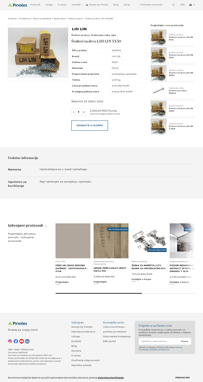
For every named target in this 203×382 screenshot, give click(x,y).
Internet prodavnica (83, 331)
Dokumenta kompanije (117, 336)
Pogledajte (62, 282)
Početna (12, 18)
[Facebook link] (16, 341)
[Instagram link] (10, 341)
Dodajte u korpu (89, 125)
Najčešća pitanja (81, 365)
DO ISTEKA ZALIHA (118, 229)
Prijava (184, 341)
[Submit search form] (173, 5)
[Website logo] (17, 5)
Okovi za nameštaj (42, 18)
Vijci (113, 35)
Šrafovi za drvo (75, 18)
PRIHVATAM (182, 377)
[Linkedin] (27, 341)
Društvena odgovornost (85, 360)
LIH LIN (116, 56)
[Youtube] (21, 341)
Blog (115, 4)
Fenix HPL (61, 261)
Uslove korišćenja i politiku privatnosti (160, 348)
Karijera (76, 350)
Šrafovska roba (100, 35)
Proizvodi (35, 4)
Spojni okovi (60, 18)
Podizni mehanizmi (179, 261)
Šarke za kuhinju (139, 261)
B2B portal (109, 341)
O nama (62, 4)
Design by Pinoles (98, 4)
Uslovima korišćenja (111, 377)
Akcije (127, 4)
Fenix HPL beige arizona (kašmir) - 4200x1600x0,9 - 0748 (72, 268)
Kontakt (76, 4)
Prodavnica (24, 18)
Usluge (49, 4)
